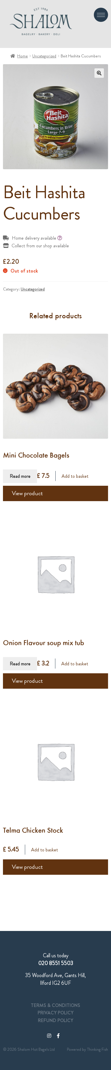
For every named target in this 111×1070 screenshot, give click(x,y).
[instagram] (49, 1035)
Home (22, 56)
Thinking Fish (97, 1049)
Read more (20, 476)
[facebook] (58, 1035)
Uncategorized (44, 56)
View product (27, 493)
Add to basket (75, 476)
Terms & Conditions (55, 1005)
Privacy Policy (55, 1012)
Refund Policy (55, 1020)
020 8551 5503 (55, 963)
